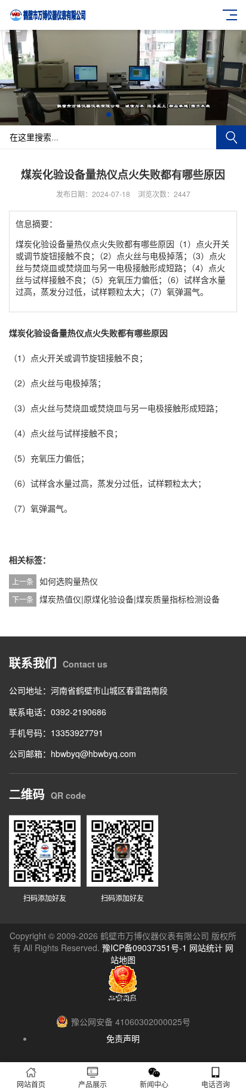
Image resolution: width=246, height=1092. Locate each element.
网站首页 (31, 1084)
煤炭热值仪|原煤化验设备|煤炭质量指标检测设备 (129, 599)
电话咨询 (215, 1084)
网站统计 (206, 947)
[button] (108, 114)
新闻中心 (154, 1084)
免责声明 (123, 1038)
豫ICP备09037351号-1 (144, 947)
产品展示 (92, 1084)
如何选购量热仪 (68, 581)
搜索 (231, 137)
